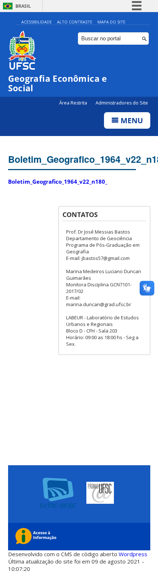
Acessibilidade (36, 22)
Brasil (23, 6)
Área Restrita (73, 103)
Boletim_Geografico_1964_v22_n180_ (57, 181)
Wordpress (133, 554)
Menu (131, 120)
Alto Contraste (74, 22)
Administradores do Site (122, 103)
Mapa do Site (111, 22)
